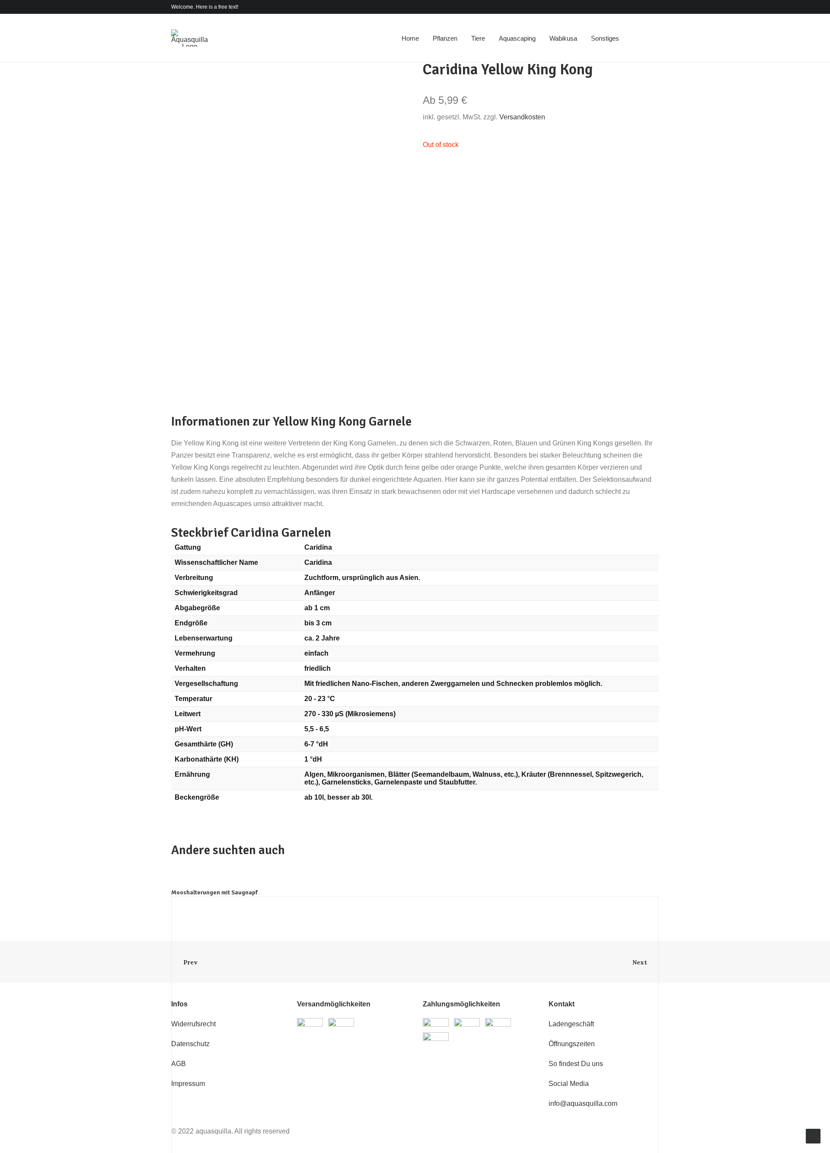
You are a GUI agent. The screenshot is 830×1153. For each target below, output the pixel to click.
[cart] (652, 38)
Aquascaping (517, 38)
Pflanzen (445, 38)
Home (410, 38)
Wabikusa (563, 38)
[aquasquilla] (189, 38)
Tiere (478, 38)
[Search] (640, 38)
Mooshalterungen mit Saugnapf (214, 892)
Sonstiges (605, 38)
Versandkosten (522, 117)
